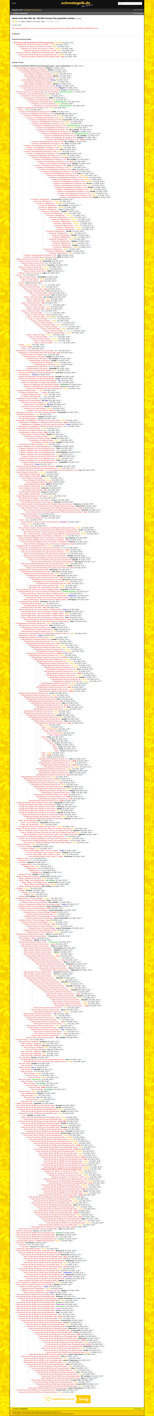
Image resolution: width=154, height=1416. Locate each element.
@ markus (56, 21)
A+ (15, 3)
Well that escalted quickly (29, 514)
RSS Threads (25, 1413)
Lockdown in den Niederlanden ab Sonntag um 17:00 (32, 108)
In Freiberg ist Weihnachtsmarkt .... (27, 390)
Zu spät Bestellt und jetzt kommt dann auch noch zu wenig (37, 86)
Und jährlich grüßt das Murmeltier (29, 601)
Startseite (15, 10)
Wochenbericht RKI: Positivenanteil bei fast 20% (31, 546)
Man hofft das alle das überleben (29, 498)
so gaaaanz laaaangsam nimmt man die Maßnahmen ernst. (34, 446)
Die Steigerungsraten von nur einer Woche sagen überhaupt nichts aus (42, 1059)
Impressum (38, 1413)
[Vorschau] (68, 44)
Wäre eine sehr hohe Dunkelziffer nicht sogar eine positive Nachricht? (40, 548)
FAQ (20, 10)
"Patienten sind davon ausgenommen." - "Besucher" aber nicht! (40, 1290)
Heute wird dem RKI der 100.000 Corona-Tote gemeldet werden (35, 52)
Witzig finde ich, (29, 464)
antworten (16, 34)
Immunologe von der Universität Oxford (31, 94)
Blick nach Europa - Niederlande (28, 1041)
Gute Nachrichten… (25, 374)
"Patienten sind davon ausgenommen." (31, 1286)
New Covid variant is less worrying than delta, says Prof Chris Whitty (37, 92)
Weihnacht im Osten (22, 858)
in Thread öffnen (139, 13)
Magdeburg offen (26, 864)
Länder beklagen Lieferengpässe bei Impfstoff (30, 68)
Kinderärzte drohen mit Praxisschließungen (29, 898)
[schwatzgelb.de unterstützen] (67, 1403)
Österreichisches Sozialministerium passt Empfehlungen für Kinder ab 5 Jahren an (44, 633)
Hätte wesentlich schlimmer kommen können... (30, 934)
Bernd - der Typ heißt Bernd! (27, 820)
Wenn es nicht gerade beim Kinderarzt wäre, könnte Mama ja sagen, (39, 904)
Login (135, 9)
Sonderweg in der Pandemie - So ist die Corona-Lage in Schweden (36, 412)
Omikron (19, 275)
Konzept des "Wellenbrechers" (41, 199)
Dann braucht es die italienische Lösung (36, 1292)
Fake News (22, 862)
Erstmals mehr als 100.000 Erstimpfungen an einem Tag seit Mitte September (40, 836)
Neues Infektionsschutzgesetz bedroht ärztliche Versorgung (34, 1284)
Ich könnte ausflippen (25, 846)
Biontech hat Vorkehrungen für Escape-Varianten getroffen (34, 370)
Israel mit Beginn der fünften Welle (26, 472)
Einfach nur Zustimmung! (24, 1231)
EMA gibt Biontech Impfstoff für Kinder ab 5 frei (30, 623)
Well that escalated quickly (35, 518)
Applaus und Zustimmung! (24, 1103)
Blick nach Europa (22, 1039)
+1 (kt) (23, 1115)
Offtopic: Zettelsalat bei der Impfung (27, 876)
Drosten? (21, 520)
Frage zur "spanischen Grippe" (28, 285)
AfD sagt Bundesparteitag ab (25, 414)
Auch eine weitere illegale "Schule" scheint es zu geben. (41, 850)
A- (12, 3)
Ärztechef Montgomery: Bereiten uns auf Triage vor (32, 496)
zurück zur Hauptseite (20, 13)
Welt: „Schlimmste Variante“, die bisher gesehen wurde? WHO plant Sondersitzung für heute (44, 504)
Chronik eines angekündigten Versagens (28, 1248)
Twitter (41, 725)
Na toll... (21, 109)
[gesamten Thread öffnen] (84, 66)
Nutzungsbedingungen (47, 1413)
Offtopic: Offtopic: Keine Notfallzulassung (31, 880)
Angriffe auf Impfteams (23, 844)
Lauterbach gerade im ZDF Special (32, 354)
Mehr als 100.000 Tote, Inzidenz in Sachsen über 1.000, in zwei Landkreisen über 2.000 (43, 828)
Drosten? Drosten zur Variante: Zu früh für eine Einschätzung (39, 522)
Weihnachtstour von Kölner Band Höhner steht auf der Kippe (34, 350)
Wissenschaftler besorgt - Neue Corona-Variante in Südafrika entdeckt (37, 589)
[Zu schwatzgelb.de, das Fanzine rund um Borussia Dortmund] (77, 4)
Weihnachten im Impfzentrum (28, 635)
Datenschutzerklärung (59, 1413)
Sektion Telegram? (24, 938)
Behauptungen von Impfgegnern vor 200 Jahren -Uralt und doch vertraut (38, 420)
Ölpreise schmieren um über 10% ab (27, 259)
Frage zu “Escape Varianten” (27, 277)
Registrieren (140, 9)
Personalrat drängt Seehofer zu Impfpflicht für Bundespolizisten (35, 1241)
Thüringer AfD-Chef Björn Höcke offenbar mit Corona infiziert (34, 802)
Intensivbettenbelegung (28, 1093)
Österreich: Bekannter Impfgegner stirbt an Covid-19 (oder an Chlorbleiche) (39, 536)
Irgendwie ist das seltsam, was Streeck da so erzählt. (32, 44)
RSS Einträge (16, 1413)
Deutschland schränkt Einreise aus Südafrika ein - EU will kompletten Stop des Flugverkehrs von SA (47, 470)
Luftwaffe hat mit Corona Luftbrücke (27, 398)
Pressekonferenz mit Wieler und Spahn (28, 428)
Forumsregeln (69, 1413)
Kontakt (32, 1413)
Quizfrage (19, 888)
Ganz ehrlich (20, 1243)
